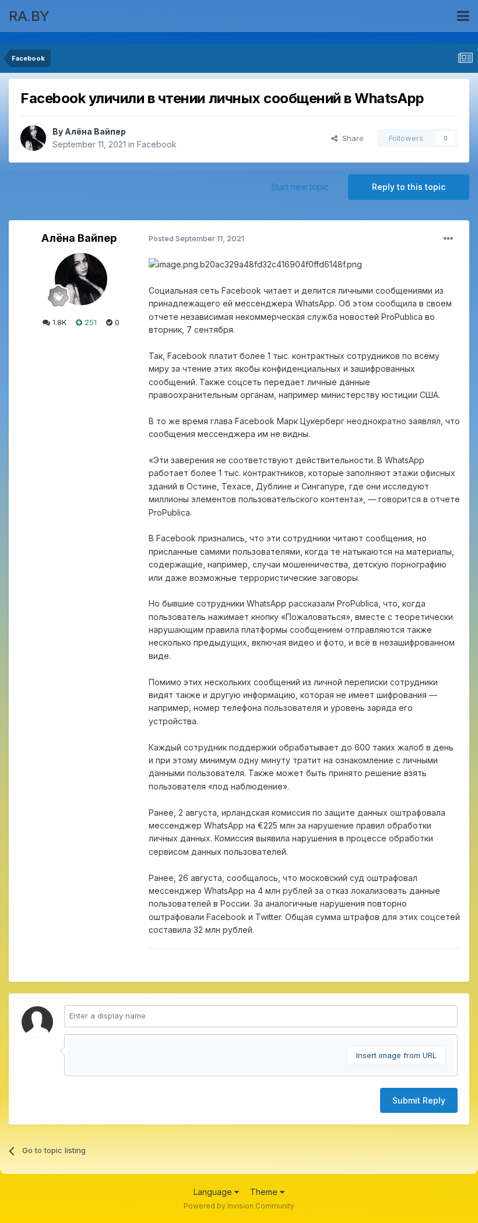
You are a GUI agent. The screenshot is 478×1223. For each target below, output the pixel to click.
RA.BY (29, 16)
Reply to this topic (408, 187)
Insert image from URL (396, 1055)
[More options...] (448, 239)
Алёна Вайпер (95, 131)
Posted (196, 238)
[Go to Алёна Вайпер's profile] (33, 138)
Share (351, 138)
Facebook (157, 144)
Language (214, 1192)
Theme (265, 1192)
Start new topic (300, 187)
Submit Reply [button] (418, 1100)
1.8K (58, 322)
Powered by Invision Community (239, 1205)
